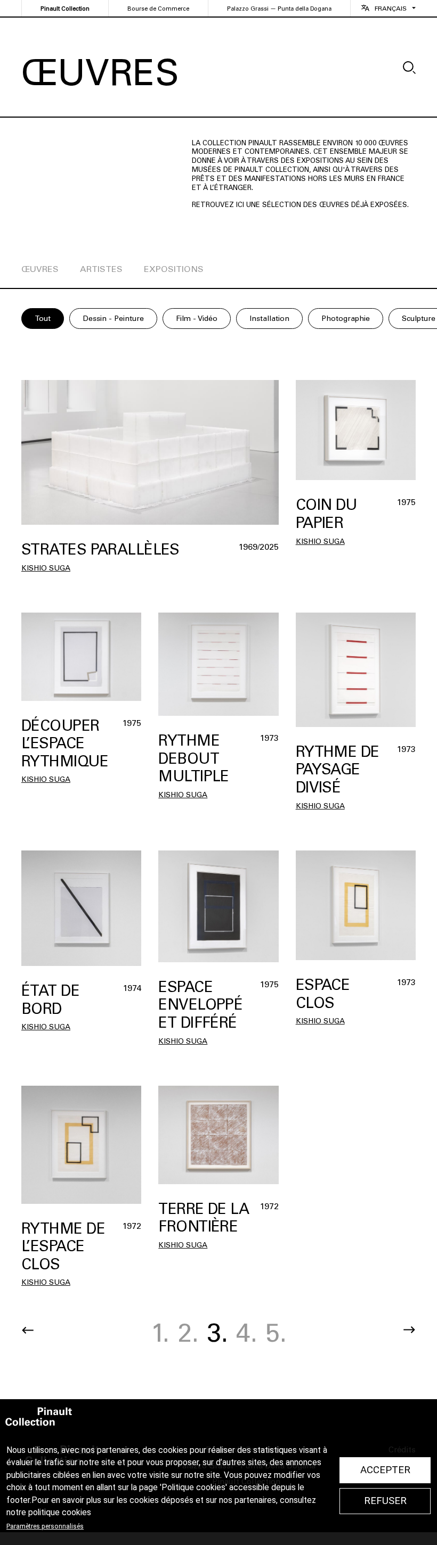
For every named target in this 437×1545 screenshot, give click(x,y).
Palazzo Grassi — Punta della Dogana (279, 8)
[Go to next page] (409, 1330)
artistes (101, 269)
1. (160, 1333)
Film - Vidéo (196, 318)
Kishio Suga (45, 568)
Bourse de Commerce (158, 8)
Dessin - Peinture (113, 318)
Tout (43, 318)
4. (246, 1333)
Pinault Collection (65, 8)
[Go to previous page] (28, 1330)
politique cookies (59, 1512)
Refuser (385, 1501)
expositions (174, 269)
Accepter (385, 1470)
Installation (269, 318)
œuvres (40, 269)
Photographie (345, 318)
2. (188, 1333)
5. (276, 1333)
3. (217, 1333)
